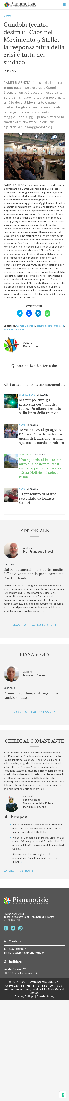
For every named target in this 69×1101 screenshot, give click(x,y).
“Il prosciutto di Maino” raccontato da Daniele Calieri (38, 498)
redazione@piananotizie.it (29, 952)
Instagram (21, 928)
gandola (59, 325)
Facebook (7, 928)
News (8, 16)
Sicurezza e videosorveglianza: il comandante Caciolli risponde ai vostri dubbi (34, 858)
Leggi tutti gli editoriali (33, 625)
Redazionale (26, 455)
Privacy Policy (24, 996)
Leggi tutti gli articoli (33, 711)
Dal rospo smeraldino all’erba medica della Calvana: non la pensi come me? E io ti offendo (34, 573)
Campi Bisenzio (25, 325)
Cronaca (23, 395)
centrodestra (44, 325)
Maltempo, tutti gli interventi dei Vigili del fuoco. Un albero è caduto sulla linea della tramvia (40, 406)
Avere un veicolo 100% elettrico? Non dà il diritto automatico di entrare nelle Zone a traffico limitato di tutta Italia (37, 828)
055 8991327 (17, 948)
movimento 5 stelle (15, 329)
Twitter (14, 928)
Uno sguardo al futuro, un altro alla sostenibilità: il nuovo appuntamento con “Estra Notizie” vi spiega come (40, 468)
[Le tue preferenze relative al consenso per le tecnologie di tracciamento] (62, 1094)
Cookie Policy (45, 996)
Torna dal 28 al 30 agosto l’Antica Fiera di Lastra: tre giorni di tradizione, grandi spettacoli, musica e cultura (41, 436)
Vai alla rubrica (17, 871)
